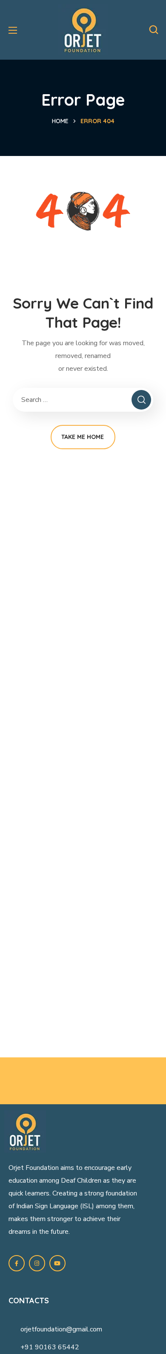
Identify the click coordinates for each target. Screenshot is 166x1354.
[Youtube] (57, 1263)
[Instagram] (37, 1263)
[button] (153, 30)
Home (60, 121)
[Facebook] (17, 1263)
